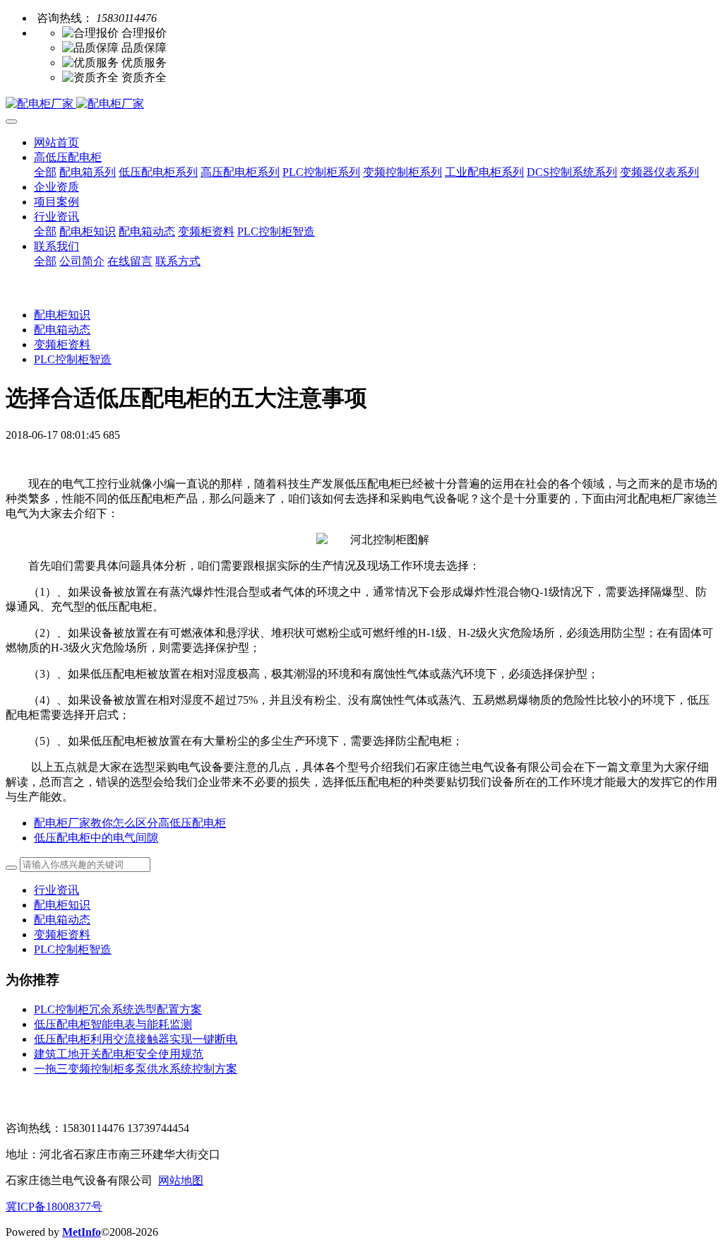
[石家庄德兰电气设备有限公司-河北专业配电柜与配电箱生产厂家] (361, 104)
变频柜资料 (62, 344)
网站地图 (180, 1180)
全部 (45, 172)
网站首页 (56, 142)
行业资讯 (56, 890)
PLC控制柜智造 (73, 359)
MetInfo (81, 1232)
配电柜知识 (62, 315)
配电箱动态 (62, 330)
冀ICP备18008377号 (54, 1207)
